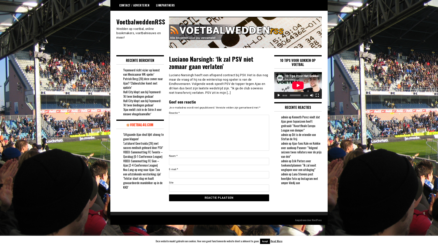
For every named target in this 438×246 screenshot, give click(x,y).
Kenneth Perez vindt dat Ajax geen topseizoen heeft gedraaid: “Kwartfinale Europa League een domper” (300, 123)
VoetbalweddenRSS (140, 21)
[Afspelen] (278, 95)
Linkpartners (165, 5)
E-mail (173, 169)
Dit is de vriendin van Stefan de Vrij (298, 136)
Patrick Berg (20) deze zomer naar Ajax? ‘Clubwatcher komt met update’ (143, 83)
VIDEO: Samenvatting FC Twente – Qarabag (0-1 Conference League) (143, 154)
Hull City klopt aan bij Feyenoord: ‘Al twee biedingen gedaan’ (142, 94)
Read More (276, 241)
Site (171, 182)
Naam (173, 156)
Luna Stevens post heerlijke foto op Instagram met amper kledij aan (299, 178)
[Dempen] (311, 95)
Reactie (174, 113)
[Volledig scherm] (317, 95)
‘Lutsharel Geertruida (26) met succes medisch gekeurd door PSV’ (143, 145)
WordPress (317, 220)
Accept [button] (265, 241)
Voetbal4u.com (141, 124)
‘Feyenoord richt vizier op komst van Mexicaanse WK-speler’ (141, 72)
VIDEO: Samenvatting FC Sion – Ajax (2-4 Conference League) (141, 163)
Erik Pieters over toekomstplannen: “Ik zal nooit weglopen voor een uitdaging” (298, 165)
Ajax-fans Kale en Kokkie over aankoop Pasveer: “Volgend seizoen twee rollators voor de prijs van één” (301, 150)
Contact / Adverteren (134, 5)
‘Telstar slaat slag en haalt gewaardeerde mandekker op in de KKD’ (143, 182)
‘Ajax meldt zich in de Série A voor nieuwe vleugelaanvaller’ (142, 111)
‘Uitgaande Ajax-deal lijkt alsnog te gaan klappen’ (143, 136)
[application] (298, 85)
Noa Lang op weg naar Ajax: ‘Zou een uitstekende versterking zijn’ (142, 171)
